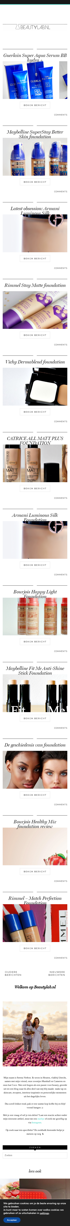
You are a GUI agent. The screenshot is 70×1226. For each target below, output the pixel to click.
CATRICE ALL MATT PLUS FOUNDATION (35, 441)
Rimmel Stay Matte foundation (35, 285)
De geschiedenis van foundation (35, 745)
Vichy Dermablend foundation (35, 362)
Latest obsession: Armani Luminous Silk (35, 211)
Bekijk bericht (35, 105)
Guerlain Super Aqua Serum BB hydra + (35, 58)
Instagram (36, 1122)
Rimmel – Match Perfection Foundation (35, 901)
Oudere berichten (13, 973)
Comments (60, 115)
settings (44, 1213)
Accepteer (12, 1220)
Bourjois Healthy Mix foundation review (35, 824)
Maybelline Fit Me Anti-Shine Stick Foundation (35, 671)
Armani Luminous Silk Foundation (35, 517)
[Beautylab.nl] (35, 20)
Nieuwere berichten (56, 973)
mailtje (41, 1118)
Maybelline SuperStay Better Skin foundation (35, 134)
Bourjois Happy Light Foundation (35, 594)
